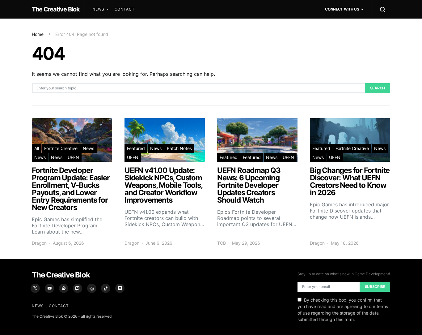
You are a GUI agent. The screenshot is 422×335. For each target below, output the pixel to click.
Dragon (39, 243)
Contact (125, 9)
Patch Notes (179, 148)
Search (377, 88)
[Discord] (119, 288)
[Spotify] (63, 288)
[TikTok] (105, 288)
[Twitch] (77, 288)
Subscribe (375, 286)
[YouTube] (49, 288)
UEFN (73, 157)
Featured (136, 148)
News (98, 9)
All (36, 148)
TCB (221, 243)
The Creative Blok (56, 9)
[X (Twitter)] (35, 288)
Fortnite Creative (61, 148)
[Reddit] (91, 288)
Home (38, 34)
